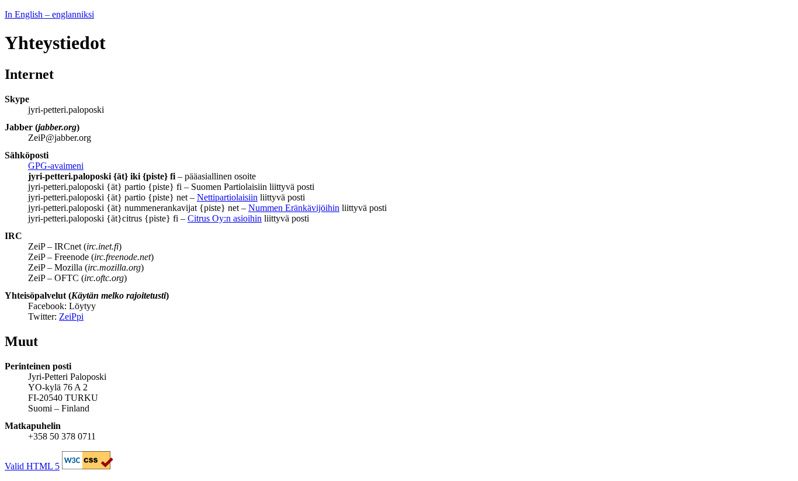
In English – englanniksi (49, 14)
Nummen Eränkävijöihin (293, 208)
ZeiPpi (71, 316)
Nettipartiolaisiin (227, 197)
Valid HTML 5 (32, 466)
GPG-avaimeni (56, 166)
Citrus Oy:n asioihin (225, 218)
